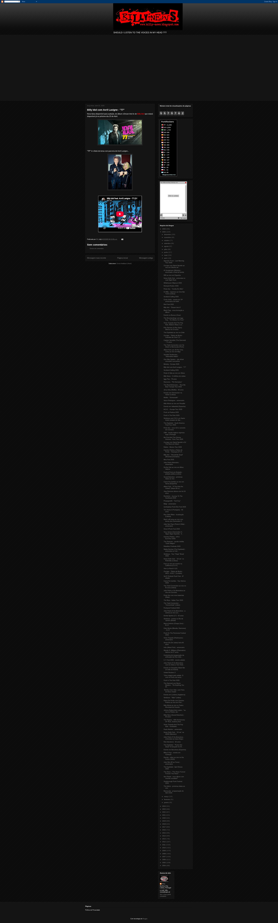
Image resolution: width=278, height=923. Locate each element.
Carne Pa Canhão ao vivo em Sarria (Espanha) (174, 482)
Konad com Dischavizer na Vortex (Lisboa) (173, 393)
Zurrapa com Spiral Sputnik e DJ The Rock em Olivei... (175, 443)
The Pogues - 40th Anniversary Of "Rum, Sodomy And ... (174, 720)
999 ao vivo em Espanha (172, 275)
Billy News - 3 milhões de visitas (174, 376)
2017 (164, 827)
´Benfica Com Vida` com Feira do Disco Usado (174, 691)
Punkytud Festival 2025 (172, 608)
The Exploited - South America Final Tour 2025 (174, 424)
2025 (164, 232)
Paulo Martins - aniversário (173, 729)
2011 (164, 845)
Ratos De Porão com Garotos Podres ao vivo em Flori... (174, 701)
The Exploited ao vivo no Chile (174, 332)
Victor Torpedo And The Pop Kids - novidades (173, 725)
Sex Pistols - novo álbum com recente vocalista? (174, 777)
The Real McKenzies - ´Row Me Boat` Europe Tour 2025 (174, 386)
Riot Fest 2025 (169, 304)
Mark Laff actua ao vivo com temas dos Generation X (173, 520)
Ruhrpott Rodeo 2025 (171, 286)
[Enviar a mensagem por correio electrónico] (122, 239)
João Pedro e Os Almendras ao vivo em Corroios (174, 591)
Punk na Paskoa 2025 (171, 412)
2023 (164, 809)
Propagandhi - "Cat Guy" (172, 501)
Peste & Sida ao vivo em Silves (174, 373)
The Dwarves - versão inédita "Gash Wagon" (174, 542)
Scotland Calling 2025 (171, 296)
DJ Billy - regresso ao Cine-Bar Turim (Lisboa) (174, 293)
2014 (164, 836)
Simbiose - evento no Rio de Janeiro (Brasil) (173, 619)
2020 (164, 818)
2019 (164, 821)
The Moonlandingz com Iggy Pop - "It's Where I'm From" (174, 319)
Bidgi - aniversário (170, 504)
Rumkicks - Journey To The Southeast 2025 (173, 497)
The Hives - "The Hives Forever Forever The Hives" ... (174, 773)
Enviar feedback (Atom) (124, 263)
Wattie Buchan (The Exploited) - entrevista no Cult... (174, 550)
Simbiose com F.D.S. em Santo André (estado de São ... (174, 419)
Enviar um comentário (97, 248)
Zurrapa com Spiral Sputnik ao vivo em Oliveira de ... (174, 266)
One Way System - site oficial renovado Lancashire (174, 360)
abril (165, 258)
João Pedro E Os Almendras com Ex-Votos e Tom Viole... (174, 664)
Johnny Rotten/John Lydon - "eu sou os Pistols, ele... (175, 711)
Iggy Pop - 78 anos (170, 379)
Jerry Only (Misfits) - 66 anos (174, 390)
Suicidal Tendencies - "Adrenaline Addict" (171, 355)
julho (166, 249)
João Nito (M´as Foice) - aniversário (172, 763)
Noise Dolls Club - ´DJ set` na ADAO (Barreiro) (174, 733)
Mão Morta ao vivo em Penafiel (174, 403)
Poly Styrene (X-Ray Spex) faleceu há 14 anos (173, 328)
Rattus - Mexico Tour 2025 (173, 447)
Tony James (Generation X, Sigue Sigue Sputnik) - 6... (173, 533)
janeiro (166, 802)
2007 (164, 856)
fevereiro (167, 799)
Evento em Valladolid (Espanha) (175, 406)
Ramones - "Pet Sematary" (173, 382)
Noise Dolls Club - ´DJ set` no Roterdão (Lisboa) (174, 559)
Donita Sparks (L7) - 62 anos (174, 615)
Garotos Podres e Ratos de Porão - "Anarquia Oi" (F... (173, 451)
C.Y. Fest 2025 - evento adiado (174, 660)
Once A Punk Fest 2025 (172, 529)
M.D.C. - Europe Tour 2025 (173, 409)
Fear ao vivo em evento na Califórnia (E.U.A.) (173, 564)
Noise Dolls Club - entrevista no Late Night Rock (174, 279)
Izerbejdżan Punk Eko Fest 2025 (175, 507)
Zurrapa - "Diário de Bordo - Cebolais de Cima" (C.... (173, 336)
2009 (164, 850)
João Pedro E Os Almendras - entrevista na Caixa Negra (174, 738)
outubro (167, 240)
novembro (167, 237)
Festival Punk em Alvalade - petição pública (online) (173, 473)
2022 (164, 812)
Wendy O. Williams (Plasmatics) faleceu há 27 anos (174, 651)
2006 (164, 859)
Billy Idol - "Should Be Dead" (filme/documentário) (173, 455)
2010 (164, 848)
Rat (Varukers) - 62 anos (172, 742)
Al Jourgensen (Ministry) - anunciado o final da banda (174, 271)
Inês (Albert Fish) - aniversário (174, 647)
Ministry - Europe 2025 (171, 364)
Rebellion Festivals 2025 (172, 546)
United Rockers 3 (169, 672)
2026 (164, 229)
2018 (164, 824)
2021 (164, 815)
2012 (164, 842)
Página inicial (122, 258)
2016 (164, 830)
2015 (164, 833)
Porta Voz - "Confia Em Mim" (173, 289)
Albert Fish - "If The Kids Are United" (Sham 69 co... (173, 487)
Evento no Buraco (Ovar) (172, 315)
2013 (164, 839)
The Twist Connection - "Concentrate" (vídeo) (172, 604)
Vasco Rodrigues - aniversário (174, 400)
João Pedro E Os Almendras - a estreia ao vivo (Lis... (174, 612)
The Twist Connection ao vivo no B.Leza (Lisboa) (175, 586)
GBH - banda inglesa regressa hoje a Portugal (174, 433)
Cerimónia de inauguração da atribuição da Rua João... (174, 656)
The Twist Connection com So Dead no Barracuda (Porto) (174, 346)
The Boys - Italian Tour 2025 (173, 600)
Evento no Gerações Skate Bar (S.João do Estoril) (174, 668)
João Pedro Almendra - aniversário (172, 463)
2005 (164, 862)
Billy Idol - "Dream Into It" (172, 307)
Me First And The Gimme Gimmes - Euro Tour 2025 (173, 438)
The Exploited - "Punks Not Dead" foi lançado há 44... (173, 746)
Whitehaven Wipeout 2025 (173, 283)
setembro (167, 243)
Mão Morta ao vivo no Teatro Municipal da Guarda (173, 706)
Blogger (145, 919)
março (166, 796)
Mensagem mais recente (96, 258)
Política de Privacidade (92, 910)
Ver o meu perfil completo (165, 895)
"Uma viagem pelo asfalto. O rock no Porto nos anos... (173, 676)
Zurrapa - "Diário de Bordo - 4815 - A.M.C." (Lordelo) (173, 572)
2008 (164, 854)
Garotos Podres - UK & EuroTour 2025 (171, 537)
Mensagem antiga (146, 258)
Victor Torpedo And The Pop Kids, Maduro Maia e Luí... (173, 324)
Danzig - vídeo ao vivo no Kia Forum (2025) (174, 758)
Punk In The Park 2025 (172, 415)
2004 (164, 865)
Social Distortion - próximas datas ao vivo (173, 478)
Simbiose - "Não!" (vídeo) (172, 697)
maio (166, 255)
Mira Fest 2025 (169, 459)
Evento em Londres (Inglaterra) (174, 695)
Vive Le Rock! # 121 (170, 568)
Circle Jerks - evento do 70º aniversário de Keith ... (173, 300)
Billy (163, 884)
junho (166, 252)
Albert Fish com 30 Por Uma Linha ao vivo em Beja (173, 350)
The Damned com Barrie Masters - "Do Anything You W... (174, 685)
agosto (166, 246)
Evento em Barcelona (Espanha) (175, 750)
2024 (164, 806)
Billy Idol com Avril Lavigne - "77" (175, 367)
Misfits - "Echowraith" (171, 397)
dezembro (167, 234)
